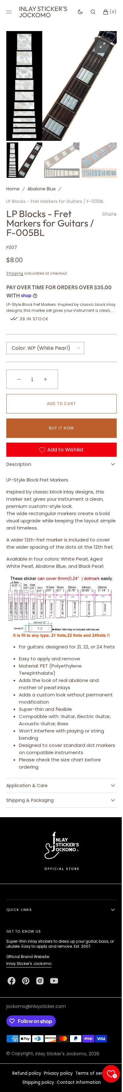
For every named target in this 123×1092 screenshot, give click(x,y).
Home (13, 187)
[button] (88, 12)
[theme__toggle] (75, 12)
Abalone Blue (41, 187)
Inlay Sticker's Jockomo (28, 979)
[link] (59, 866)
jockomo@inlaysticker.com (36, 1022)
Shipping (14, 271)
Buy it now (59, 432)
